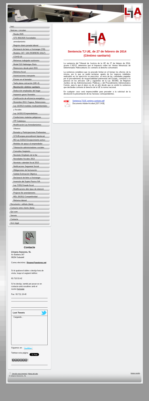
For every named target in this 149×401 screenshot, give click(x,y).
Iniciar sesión (135, 373)
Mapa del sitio (33, 374)
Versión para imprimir (19, 374)
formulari (20, 289)
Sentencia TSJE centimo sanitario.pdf (88, 101)
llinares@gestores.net (36, 262)
